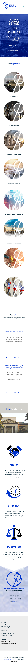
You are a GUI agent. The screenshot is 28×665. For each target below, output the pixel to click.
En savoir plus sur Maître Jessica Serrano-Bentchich (13, 47)
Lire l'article (14, 357)
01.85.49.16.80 (5, 642)
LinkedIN (15, 601)
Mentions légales (9, 659)
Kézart (15, 662)
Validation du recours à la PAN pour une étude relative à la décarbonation (14, 367)
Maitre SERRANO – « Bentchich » (14, 600)
